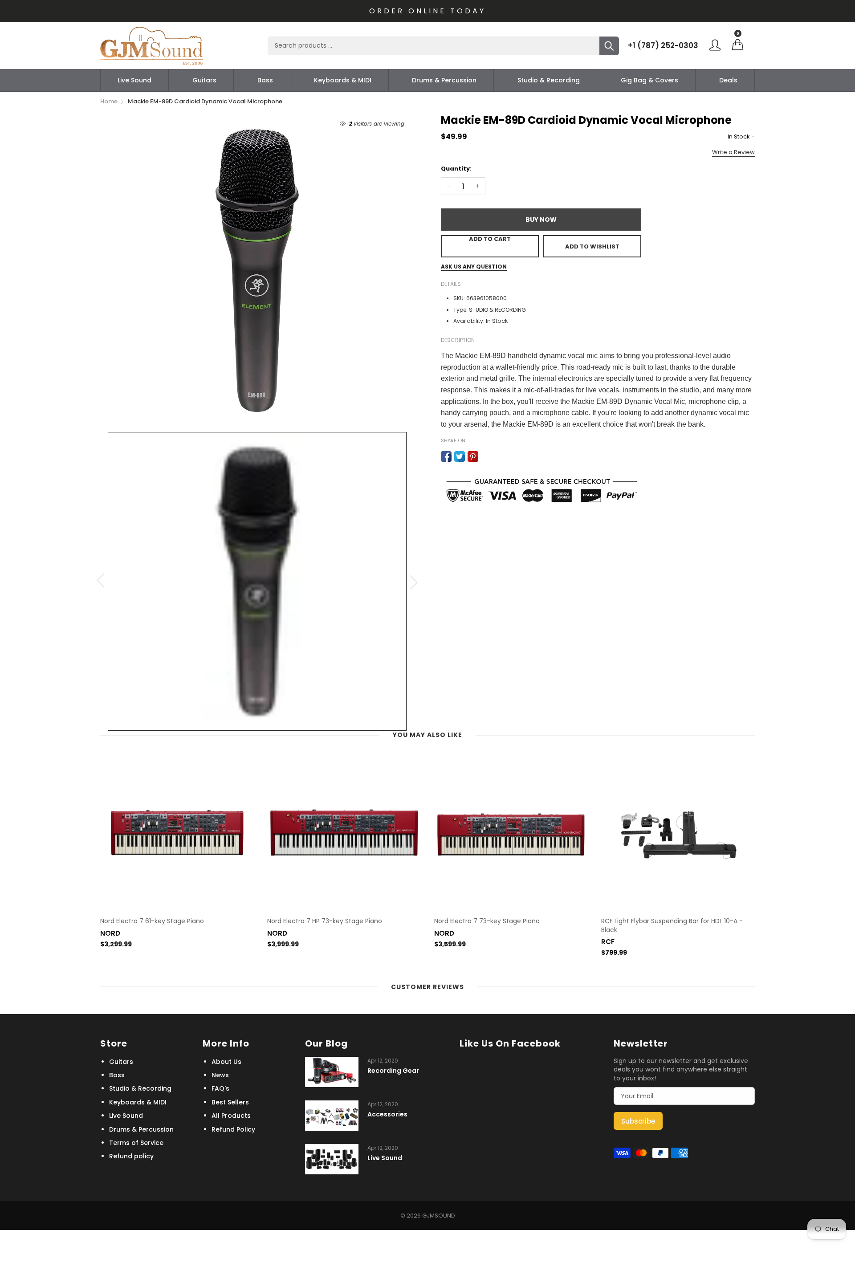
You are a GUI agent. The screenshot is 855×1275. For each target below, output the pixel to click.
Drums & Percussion (444, 80)
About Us (226, 1061)
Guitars (204, 80)
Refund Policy (233, 1129)
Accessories (387, 1114)
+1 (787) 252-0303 (663, 45)
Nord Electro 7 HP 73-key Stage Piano (324, 921)
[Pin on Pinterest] (473, 456)
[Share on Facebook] (446, 456)
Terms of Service (136, 1142)
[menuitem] (134, 80)
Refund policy (131, 1156)
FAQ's (220, 1088)
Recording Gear (393, 1071)
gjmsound (438, 1215)
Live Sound (134, 80)
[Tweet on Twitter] (459, 456)
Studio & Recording (548, 80)
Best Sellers (230, 1102)
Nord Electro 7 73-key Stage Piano (487, 921)
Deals (728, 80)
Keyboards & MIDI (342, 80)
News (220, 1075)
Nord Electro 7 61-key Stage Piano (152, 921)
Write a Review (733, 152)
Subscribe (638, 1121)
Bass (265, 80)
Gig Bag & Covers (649, 80)
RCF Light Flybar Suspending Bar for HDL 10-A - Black (672, 925)
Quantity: (456, 168)
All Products (231, 1115)
